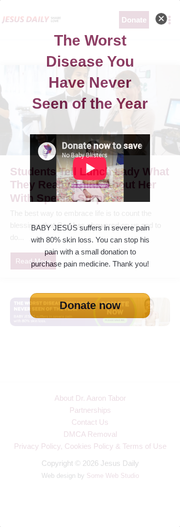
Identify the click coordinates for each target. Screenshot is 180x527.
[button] (161, 19)
